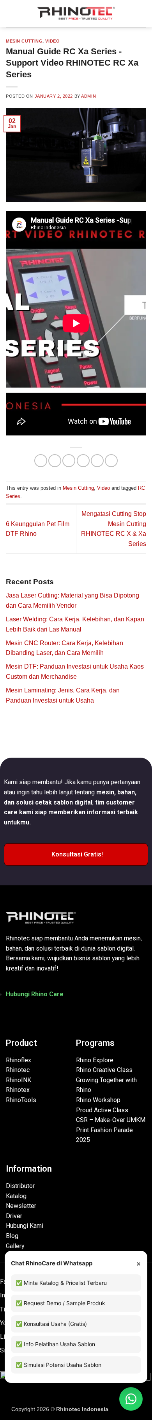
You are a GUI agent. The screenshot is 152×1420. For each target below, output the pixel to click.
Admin (88, 96)
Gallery (15, 1246)
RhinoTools (21, 1100)
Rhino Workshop (98, 1100)
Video (52, 41)
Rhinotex (18, 1090)
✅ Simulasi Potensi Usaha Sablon (58, 1364)
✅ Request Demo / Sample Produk (60, 1303)
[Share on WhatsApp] (40, 460)
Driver (14, 1216)
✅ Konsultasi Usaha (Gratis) (51, 1323)
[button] (10, 13)
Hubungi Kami (24, 1225)
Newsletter (21, 1205)
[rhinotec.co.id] (76, 13)
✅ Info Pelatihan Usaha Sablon (55, 1344)
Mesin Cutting (24, 41)
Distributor (20, 1186)
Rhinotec (18, 1070)
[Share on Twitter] (68, 460)
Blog (12, 1236)
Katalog (16, 1196)
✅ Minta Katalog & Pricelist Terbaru (61, 1282)
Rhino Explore (94, 1060)
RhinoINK (18, 1080)
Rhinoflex (18, 1060)
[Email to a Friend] (83, 460)
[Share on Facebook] (54, 460)
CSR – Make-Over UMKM (110, 1120)
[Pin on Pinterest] (97, 460)
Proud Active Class (102, 1110)
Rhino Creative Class (104, 1070)
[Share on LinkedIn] (111, 460)
